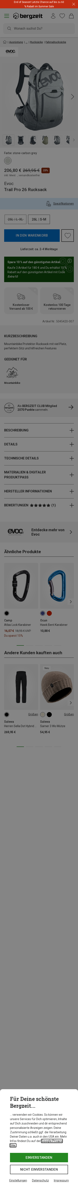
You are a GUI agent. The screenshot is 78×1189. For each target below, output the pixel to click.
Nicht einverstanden (39, 1169)
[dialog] (39, 1139)
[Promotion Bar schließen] (73, 4)
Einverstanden (39, 1158)
